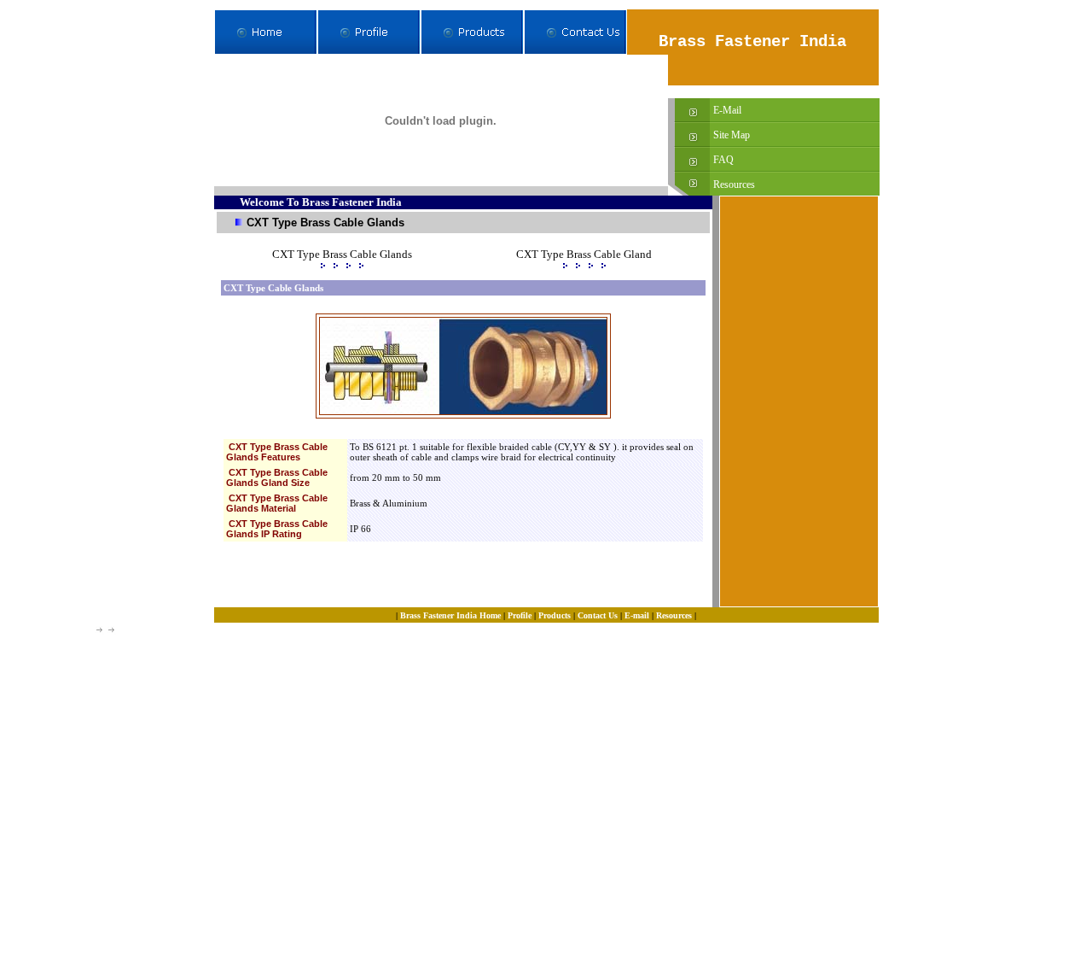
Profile (519, 615)
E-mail (636, 615)
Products (554, 615)
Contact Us (598, 615)
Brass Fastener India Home (449, 615)
